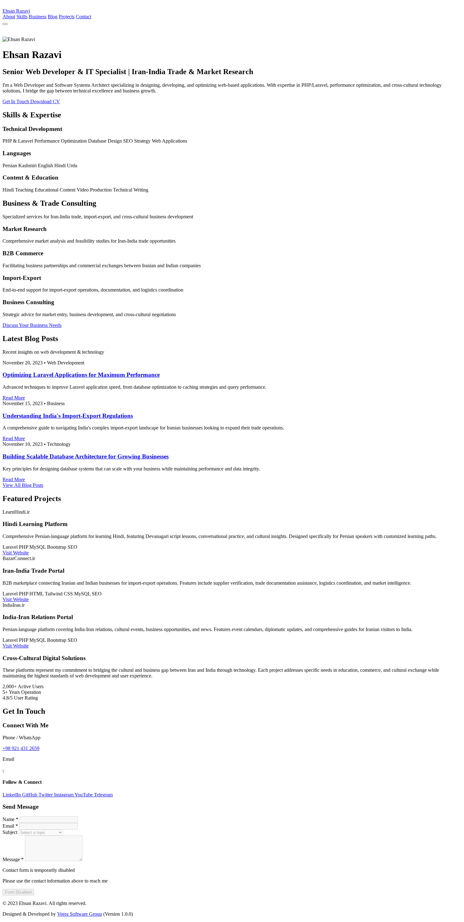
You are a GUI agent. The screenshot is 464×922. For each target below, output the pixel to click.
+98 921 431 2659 (21, 748)
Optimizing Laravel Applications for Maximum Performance (81, 374)
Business (37, 16)
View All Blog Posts (23, 485)
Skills (21, 16)
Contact (83, 16)
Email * (10, 826)
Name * (10, 819)
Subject (10, 832)
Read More (14, 397)
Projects (66, 16)
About (9, 16)
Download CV (45, 101)
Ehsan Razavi (16, 11)
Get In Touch (16, 101)
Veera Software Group (79, 914)
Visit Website (16, 552)
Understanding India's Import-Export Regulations (68, 415)
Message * (13, 859)
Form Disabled (18, 892)
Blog (52, 16)
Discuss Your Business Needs (32, 325)
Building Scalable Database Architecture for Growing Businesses (86, 456)
